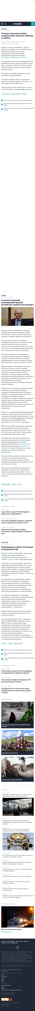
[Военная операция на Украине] (17, 927)
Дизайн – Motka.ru (5, 1006)
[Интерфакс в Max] (12, 993)
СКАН (2, 987)
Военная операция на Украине (11, 929)
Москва (4, 29)
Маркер (3, 979)
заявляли (25, 199)
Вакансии (26, 941)
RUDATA (3, 988)
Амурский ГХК (18, 643)
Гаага (19, 484)
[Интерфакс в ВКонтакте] (7, 993)
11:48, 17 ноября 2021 (6, 30)
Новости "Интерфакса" (6, 985)
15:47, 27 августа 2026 (6, 297)
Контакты (3, 941)
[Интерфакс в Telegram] (5, 993)
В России (4, 120)
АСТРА (2, 981)
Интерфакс (17, 23)
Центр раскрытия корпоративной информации (11, 990)
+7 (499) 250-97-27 (19, 966)
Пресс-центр (19, 941)
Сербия (14, 484)
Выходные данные (5, 1004)
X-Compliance (4, 976)
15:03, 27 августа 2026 (7, 122)
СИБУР (10, 643)
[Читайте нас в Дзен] (2, 993)
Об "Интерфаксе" (11, 941)
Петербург (5, 205)
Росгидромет (5, 57)
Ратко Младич (6, 484)
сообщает (4, 167)
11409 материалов (6, 932)
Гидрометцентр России (19, 57)
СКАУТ (2, 978)
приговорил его (25, 444)
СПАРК (2, 975)
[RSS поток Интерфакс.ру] (10, 993)
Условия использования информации (10, 1002)
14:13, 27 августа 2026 (6, 544)
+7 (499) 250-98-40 (7, 966)
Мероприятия (14, 943)
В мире (3, 296)
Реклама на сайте (5, 943)
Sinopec (4, 643)
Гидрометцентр (15, 94)
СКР (11, 205)
